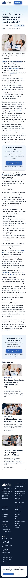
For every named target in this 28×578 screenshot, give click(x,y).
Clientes (17, 516)
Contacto (17, 523)
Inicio (3, 11)
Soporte (4, 518)
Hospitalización (19, 495)
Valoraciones (5, 521)
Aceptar (8, 574)
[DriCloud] (7, 484)
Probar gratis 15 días (14, 163)
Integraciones (5, 509)
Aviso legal (4, 554)
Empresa (17, 518)
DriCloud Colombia (6, 531)
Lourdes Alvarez (8, 25)
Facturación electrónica (18, 499)
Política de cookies (6, 559)
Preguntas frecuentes (20, 521)
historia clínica (13, 68)
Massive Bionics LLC (7, 538)
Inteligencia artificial (20, 491)
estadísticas (5, 272)
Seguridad (4, 516)
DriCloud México (6, 529)
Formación (17, 514)
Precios (4, 511)
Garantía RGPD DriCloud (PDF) (5, 542)
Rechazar (19, 574)
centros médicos (7, 174)
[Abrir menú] (24, 2)
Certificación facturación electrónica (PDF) (6, 551)
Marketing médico (19, 502)
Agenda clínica (19, 486)
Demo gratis (18, 2)
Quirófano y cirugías (20, 493)
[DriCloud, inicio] (7, 2)
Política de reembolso (7, 561)
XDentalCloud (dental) (18, 526)
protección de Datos (15, 111)
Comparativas (18, 511)
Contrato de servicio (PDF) (7, 546)
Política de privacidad (7, 557)
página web (13, 73)
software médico (16, 61)
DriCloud (4, 61)
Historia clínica (18, 488)
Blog (7, 11)
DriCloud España (6, 526)
